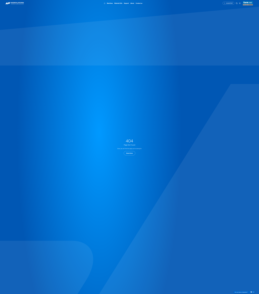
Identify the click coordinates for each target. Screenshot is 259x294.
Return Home (129, 153)
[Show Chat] (251, 292)
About (132, 3)
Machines (110, 3)
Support (126, 3)
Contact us (139, 3)
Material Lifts (118, 3)
